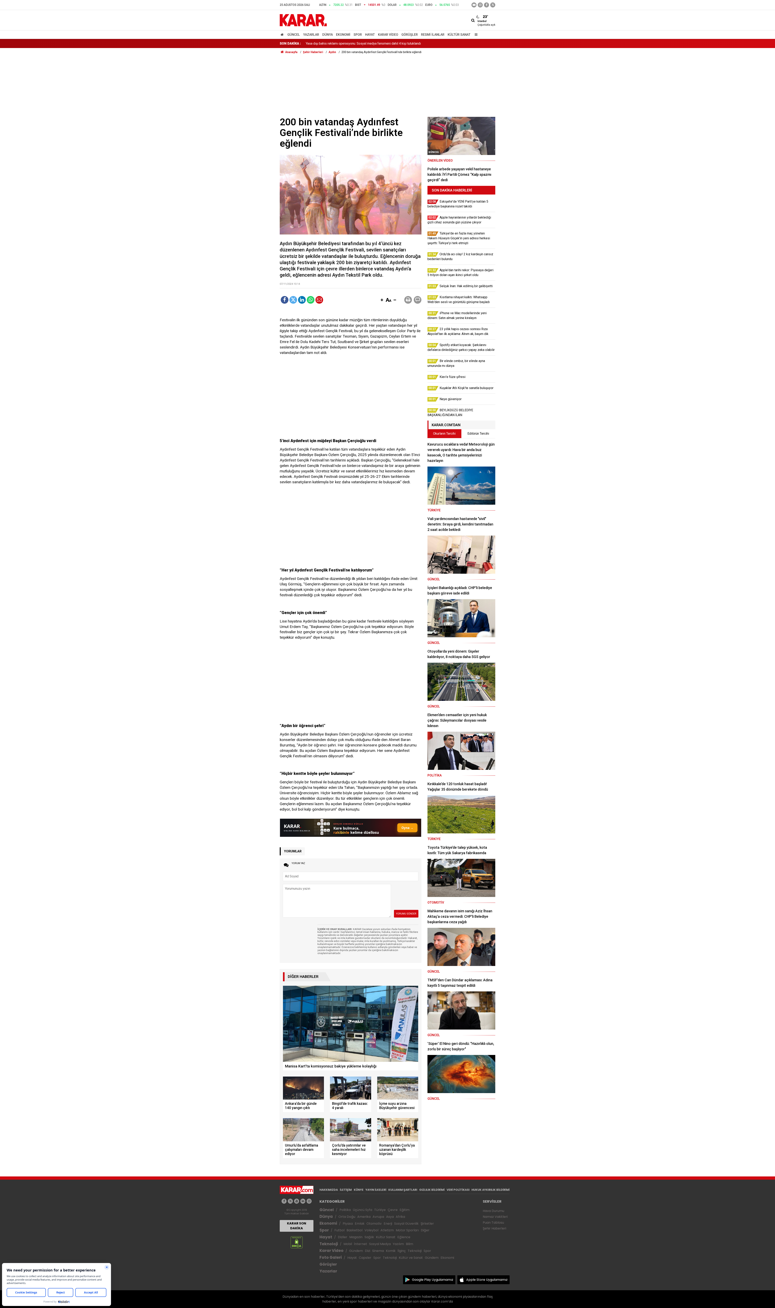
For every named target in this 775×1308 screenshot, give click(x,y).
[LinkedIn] (302, 300)
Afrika (400, 1216)
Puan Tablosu (493, 1222)
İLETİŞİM (346, 1190)
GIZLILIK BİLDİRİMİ (432, 1190)
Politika (345, 1210)
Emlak (359, 1223)
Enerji (388, 1223)
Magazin (355, 1237)
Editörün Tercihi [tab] (478, 433)
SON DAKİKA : (290, 43)
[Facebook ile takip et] (486, 4)
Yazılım (398, 1244)
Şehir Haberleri (494, 1228)
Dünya (327, 35)
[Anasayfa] (283, 34)
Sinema (378, 1250)
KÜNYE (358, 1190)
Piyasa (348, 1223)
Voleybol (371, 1230)
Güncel (293, 35)
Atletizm (387, 1230)
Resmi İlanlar (432, 35)
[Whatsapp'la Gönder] (310, 300)
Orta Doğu (346, 1216)
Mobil (348, 1244)
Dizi (367, 1250)
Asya (390, 1216)
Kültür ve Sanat (411, 1257)
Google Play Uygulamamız (432, 1279)
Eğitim (404, 1210)
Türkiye (380, 1210)
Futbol (339, 1230)
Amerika (364, 1216)
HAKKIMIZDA (328, 1190)
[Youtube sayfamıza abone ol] (296, 1201)
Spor (358, 35)
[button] (382, 300)
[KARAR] (303, 20)
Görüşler (409, 35)
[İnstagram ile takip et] (480, 4)
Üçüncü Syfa (362, 1210)
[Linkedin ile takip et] (302, 1201)
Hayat (370, 35)
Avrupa (378, 1216)
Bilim (409, 1244)
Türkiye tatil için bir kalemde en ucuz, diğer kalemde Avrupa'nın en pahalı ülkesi (361, 43)
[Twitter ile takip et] (492, 4)
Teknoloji (328, 1244)
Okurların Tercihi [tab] (444, 433)
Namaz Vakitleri (495, 1216)
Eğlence (403, 1237)
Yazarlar (311, 35)
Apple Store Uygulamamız (487, 1279)
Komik (391, 1250)
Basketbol (354, 1230)
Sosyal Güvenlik (406, 1223)
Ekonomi (343, 35)
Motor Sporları (407, 1230)
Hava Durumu (493, 1211)
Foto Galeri (330, 1257)
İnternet (360, 1244)
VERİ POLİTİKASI (458, 1190)
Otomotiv (374, 1223)
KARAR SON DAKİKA (296, 1226)
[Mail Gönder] (319, 300)
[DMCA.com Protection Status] (296, 1242)
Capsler (365, 1257)
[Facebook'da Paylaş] (284, 300)
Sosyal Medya (380, 1244)
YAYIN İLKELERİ (376, 1190)
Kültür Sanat (459, 35)
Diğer (425, 1230)
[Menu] (475, 34)
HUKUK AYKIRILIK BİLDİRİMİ (490, 1190)
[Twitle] (293, 300)
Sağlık (369, 1237)
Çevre (393, 1210)
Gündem (356, 1250)
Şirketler (427, 1223)
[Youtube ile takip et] (474, 4)
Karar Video (388, 35)
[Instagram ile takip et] (309, 1201)
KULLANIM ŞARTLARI (402, 1190)
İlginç (402, 1250)
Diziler (342, 1237)
